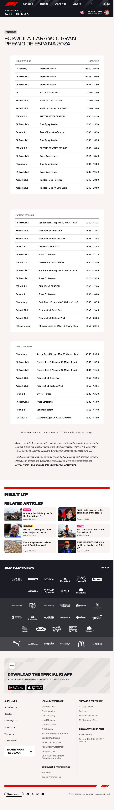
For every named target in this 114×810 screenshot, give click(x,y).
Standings (60, 4)
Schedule (28, 4)
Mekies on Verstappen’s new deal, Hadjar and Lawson (37, 531)
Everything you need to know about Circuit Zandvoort (37, 544)
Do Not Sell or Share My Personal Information (52, 757)
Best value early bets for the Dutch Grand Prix (89, 531)
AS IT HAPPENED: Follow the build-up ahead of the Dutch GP (89, 545)
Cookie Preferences (50, 777)
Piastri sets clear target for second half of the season (89, 511)
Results (44, 4)
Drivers (77, 4)
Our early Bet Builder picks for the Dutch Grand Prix (38, 514)
